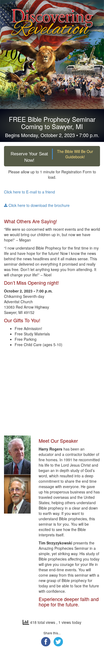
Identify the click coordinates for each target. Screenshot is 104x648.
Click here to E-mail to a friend (29, 192)
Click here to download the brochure (38, 205)
